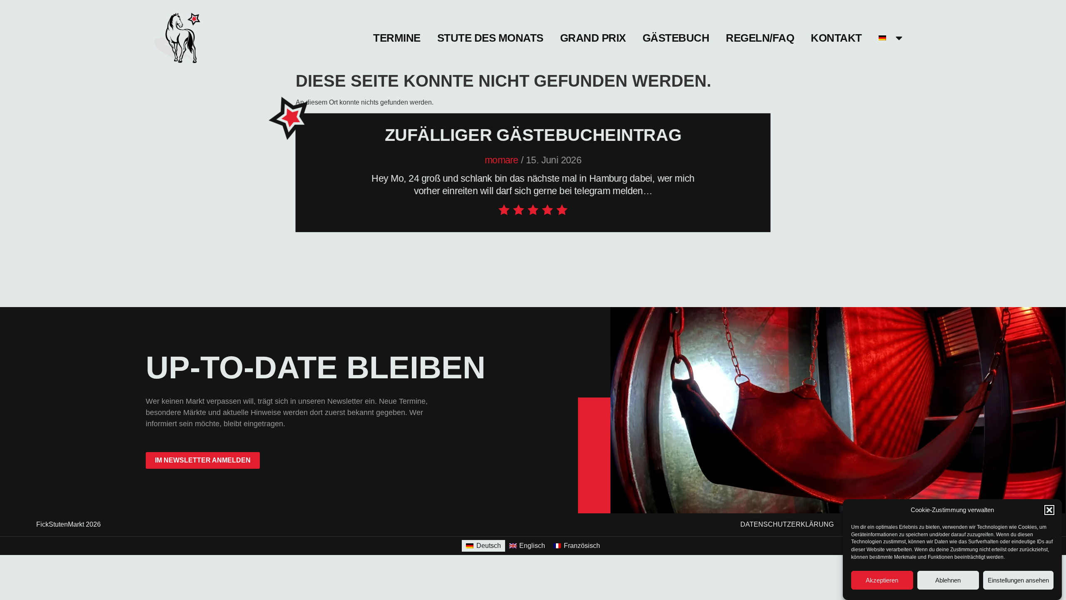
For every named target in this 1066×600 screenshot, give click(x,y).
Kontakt (836, 38)
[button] (1049, 510)
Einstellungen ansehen (1018, 580)
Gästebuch (676, 38)
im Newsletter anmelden (203, 460)
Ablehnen (948, 580)
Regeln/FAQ (760, 38)
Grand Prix (593, 38)
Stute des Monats (490, 38)
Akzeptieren (882, 580)
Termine (397, 38)
